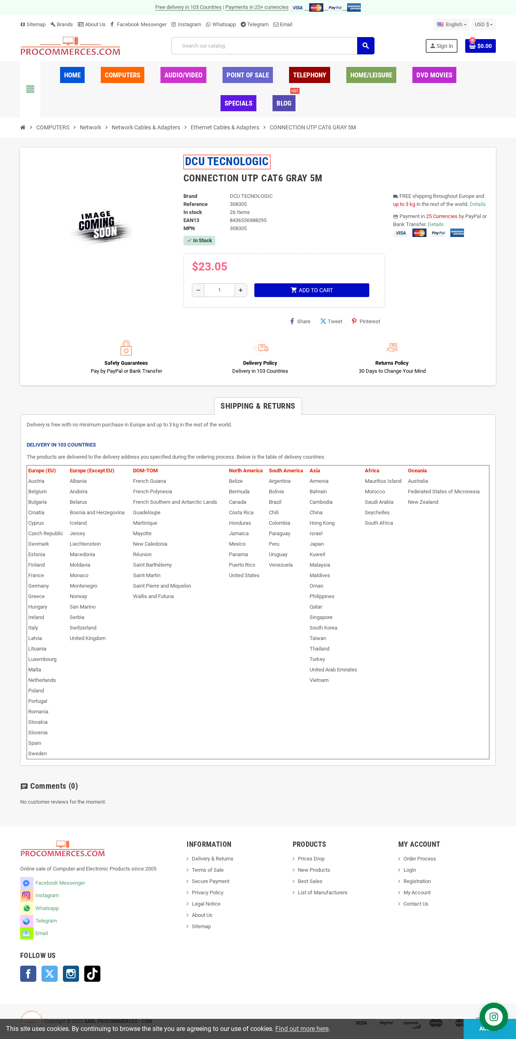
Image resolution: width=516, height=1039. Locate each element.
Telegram (257, 24)
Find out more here (302, 1029)
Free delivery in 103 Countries (188, 7)
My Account (417, 892)
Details (478, 204)
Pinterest (370, 321)
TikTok (92, 974)
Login (410, 870)
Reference (195, 204)
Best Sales (310, 881)
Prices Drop (311, 859)
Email (286, 24)
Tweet (335, 321)
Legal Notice (206, 904)
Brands (61, 24)
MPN (189, 228)
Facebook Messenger (141, 24)
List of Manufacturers (322, 892)
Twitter (50, 974)
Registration (417, 881)
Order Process (420, 859)
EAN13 (191, 220)
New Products (314, 870)
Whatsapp (224, 24)
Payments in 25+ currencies (257, 7)
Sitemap (33, 24)
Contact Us (416, 904)
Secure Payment (210, 881)
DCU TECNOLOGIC (227, 161)
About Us (95, 24)
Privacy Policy (207, 892)
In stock (192, 212)
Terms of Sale (208, 870)
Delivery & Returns (212, 859)
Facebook (28, 974)
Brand (190, 196)
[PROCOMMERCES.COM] (70, 45)
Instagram (189, 24)
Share (303, 321)
